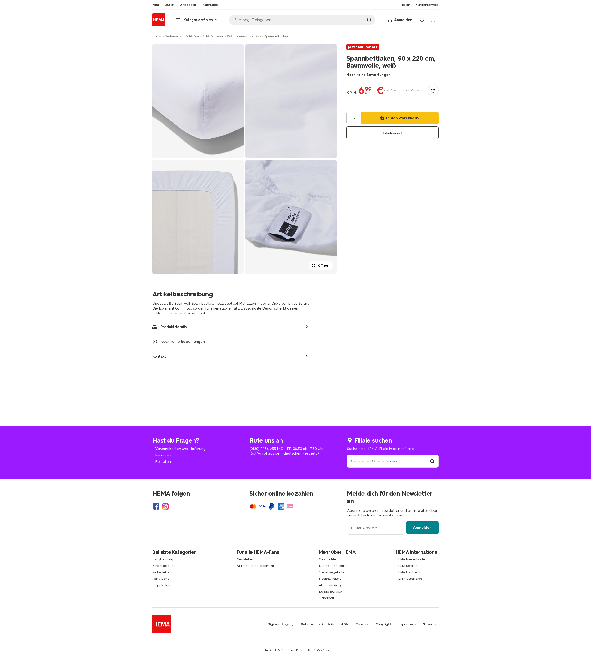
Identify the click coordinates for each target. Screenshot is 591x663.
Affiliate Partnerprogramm (256, 566)
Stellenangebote (331, 572)
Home (157, 36)
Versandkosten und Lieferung (180, 448)
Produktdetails (173, 327)
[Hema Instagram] (165, 506)
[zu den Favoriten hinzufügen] (433, 90)
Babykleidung (162, 559)
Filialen (405, 5)
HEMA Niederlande (410, 559)
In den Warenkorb (402, 118)
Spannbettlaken (276, 36)
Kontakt (159, 356)
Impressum (407, 624)
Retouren (163, 455)
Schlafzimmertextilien (244, 36)
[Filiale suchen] (432, 461)
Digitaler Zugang (280, 624)
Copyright (383, 624)
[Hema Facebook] (156, 506)
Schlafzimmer (212, 36)
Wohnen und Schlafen (182, 36)
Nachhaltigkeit (330, 579)
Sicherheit (326, 598)
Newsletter (245, 559)
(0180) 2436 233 (263, 448)
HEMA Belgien (406, 566)
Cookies (361, 624)
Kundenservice (330, 592)
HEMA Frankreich (408, 572)
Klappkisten (161, 585)
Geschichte (327, 559)
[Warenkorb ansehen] (433, 19)
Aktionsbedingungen (334, 585)
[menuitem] (155, 5)
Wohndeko (160, 572)
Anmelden (422, 527)
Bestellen (163, 461)
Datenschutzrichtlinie (317, 624)
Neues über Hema (333, 566)
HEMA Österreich (409, 579)
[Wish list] (422, 19)
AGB (344, 624)
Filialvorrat (392, 133)
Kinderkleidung (163, 566)
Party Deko (160, 579)
